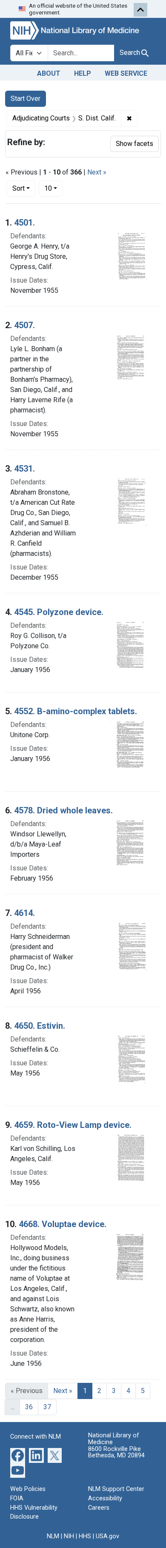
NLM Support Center (116, 1489)
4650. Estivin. (39, 1026)
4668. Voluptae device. (62, 1224)
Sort (18, 188)
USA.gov (107, 1536)
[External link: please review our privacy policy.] (17, 1455)
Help (82, 73)
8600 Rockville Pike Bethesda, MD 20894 (116, 1452)
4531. (24, 469)
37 (47, 1407)
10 (53, 188)
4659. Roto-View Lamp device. (73, 1125)
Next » (96, 172)
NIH (69, 1536)
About (48, 73)
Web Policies (28, 1489)
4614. (24, 913)
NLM (53, 1536)
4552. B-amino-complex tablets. (75, 711)
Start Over (25, 98)
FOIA (16, 1498)
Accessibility (105, 1498)
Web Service (126, 73)
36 (29, 1407)
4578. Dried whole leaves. (63, 810)
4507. (24, 325)
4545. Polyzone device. (58, 612)
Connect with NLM (35, 1436)
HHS (85, 1536)
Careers (98, 1507)
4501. (24, 222)
